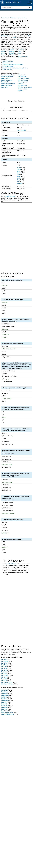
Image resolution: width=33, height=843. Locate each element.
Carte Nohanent (5, 705)
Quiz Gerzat (4, 680)
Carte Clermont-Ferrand (7, 712)
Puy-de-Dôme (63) (21, 130)
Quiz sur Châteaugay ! (8, 61)
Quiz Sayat (4, 666)
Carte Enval (4, 707)
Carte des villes (5, 82)
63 (2, 36)
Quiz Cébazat (4, 661)
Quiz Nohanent (5, 675)
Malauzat (11, 51)
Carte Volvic (4, 704)
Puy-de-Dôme (6, 36)
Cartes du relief (21, 75)
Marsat (3, 51)
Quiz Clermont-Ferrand (6, 682)
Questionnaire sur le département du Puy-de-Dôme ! (15, 68)
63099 (14, 37)
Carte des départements (7, 76)
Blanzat (12, 49)
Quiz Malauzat (4, 665)
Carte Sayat (4, 697)
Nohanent (11, 55)
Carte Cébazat (4, 692)
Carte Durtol (4, 709)
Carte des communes (6, 80)
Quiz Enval (3, 677)
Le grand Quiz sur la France (8, 75)
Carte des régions (5, 78)
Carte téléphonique (22, 85)
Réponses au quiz (7, 63)
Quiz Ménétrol (4, 670)
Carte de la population (6, 85)
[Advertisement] (16, 13)
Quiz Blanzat (4, 659)
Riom (19, 53)
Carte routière (4, 87)
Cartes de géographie (23, 80)
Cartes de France (14, 2)
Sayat (19, 51)
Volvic (2, 55)
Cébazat (21, 49)
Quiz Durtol (4, 679)
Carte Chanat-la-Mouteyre (7, 714)
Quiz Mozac (4, 668)
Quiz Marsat (4, 663)
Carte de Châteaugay (8, 66)
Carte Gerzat (4, 711)
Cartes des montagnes (23, 78)
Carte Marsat (4, 693)
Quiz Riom (3, 672)
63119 (29, 36)
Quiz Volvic (4, 673)
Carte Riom (4, 702)
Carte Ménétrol (5, 700)
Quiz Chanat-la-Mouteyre (7, 684)
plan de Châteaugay (23, 56)
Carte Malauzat (5, 695)
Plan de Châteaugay (7, 69)
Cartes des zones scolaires (25, 87)
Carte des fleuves (22, 76)
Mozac (3, 53)
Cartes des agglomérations (8, 83)
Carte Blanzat (4, 690)
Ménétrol (11, 53)
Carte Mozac (4, 698)
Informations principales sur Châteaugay (13, 64)
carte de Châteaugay (10, 196)
